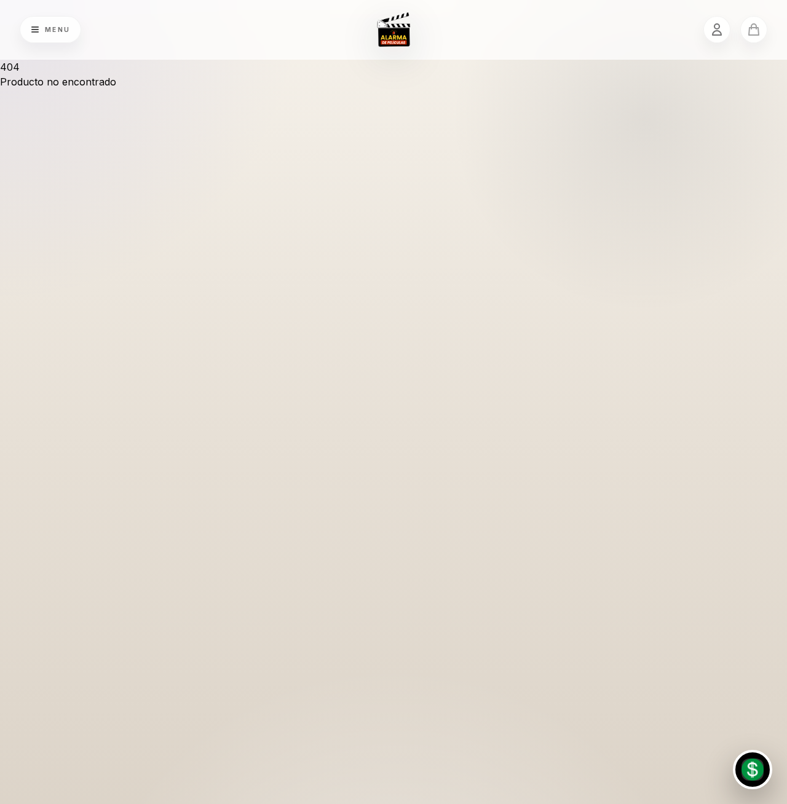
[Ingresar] (716, 29)
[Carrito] (753, 29)
